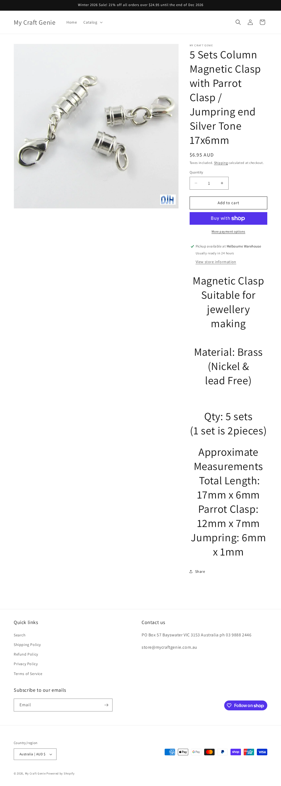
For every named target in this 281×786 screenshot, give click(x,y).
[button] (92, 22)
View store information (216, 261)
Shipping (221, 163)
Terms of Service (28, 673)
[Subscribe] (106, 705)
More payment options (228, 231)
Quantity (196, 172)
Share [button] (200, 571)
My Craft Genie (35, 773)
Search (20, 635)
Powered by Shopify (60, 773)
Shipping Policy (27, 644)
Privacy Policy (26, 663)
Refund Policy (26, 654)
